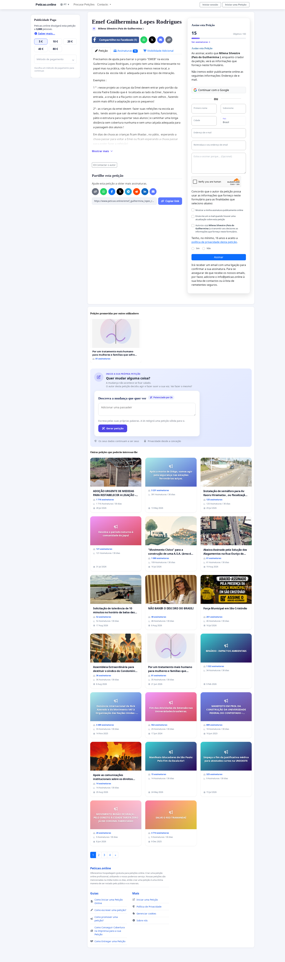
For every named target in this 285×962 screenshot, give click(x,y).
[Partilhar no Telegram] (128, 191)
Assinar (218, 257)
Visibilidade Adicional (160, 51)
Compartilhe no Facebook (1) (118, 40)
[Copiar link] (168, 39)
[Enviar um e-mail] (160, 39)
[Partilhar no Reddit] (136, 191)
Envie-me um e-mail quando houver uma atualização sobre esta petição (215, 218)
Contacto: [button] (103, 4)
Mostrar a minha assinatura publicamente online (219, 210)
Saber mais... (46, 33)
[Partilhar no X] (152, 39)
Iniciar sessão (210, 4)
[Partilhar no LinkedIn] (144, 191)
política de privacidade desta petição (214, 242)
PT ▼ (67, 4)
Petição (103, 51)
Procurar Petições (84, 4)
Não (209, 248)
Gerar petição (115, 428)
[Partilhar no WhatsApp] (143, 39)
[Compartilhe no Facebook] (111, 191)
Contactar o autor (106, 164)
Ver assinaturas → (200, 41)
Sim (198, 248)
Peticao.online (46, 4)
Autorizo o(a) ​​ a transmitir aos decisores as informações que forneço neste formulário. (216, 228)
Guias (94, 893)
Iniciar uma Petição (236, 4)
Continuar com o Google (213, 90)
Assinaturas (126, 51)
